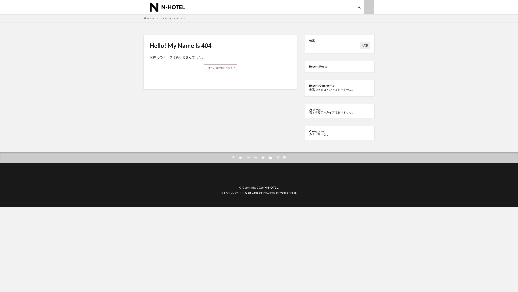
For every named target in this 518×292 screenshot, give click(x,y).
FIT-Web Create (250, 192)
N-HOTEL (271, 187)
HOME (151, 18)
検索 (312, 40)
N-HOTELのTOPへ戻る (220, 67)
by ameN (153, 176)
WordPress (288, 192)
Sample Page (156, 179)
